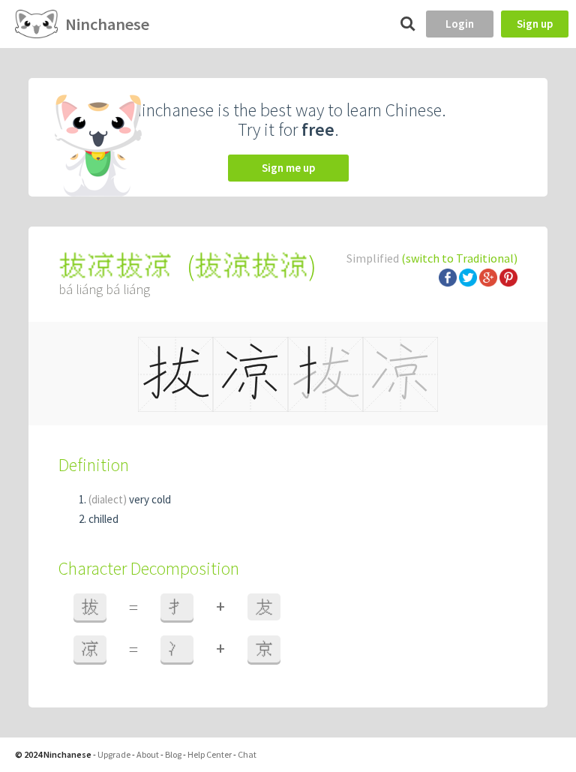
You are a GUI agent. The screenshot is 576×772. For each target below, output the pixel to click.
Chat (247, 754)
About (147, 754)
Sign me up (288, 168)
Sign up (535, 24)
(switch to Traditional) (459, 258)
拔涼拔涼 (251, 266)
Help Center (210, 754)
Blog (173, 754)
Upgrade (114, 754)
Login (460, 24)
